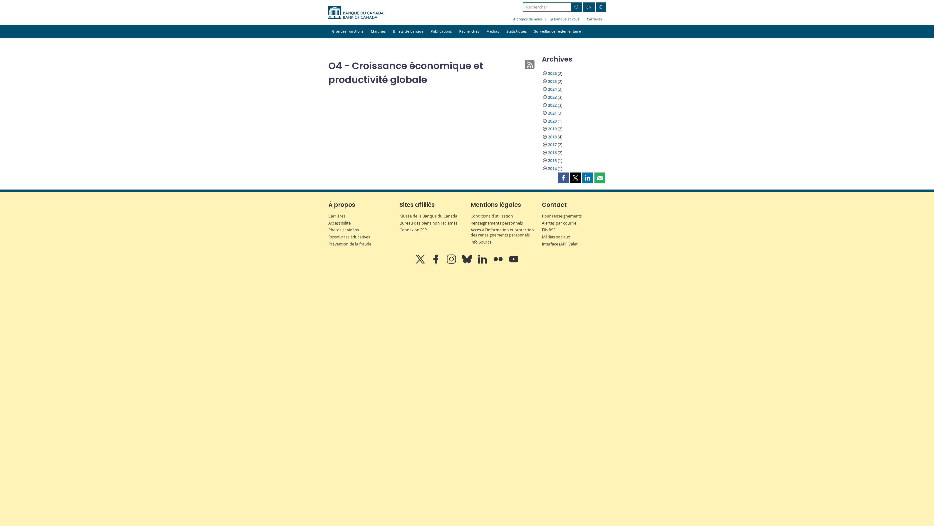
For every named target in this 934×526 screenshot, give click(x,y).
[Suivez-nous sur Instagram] (452, 262)
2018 (552, 137)
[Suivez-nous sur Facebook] (436, 262)
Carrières (594, 19)
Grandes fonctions (348, 31)
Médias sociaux (556, 237)
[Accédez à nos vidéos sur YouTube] (513, 262)
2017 (552, 144)
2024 (552, 89)
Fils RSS (549, 230)
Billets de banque (408, 31)
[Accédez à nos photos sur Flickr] (498, 262)
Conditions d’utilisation (492, 216)
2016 (552, 152)
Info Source (481, 242)
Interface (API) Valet (560, 244)
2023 (552, 97)
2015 (552, 160)
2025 (552, 81)
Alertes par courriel (559, 223)
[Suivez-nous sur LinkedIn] (483, 262)
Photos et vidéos (343, 230)
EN (589, 7)
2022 (552, 105)
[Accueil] (356, 12)
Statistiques (516, 31)
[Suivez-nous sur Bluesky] (467, 262)
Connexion (413, 230)
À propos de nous (527, 19)
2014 (552, 168)
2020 (552, 121)
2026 (552, 73)
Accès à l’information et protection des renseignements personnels (502, 232)
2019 (552, 129)
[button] (563, 177)
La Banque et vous (564, 19)
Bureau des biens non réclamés (429, 223)
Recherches (469, 31)
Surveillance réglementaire (557, 31)
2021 (552, 113)
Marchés (378, 31)
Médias (492, 31)
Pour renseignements (562, 216)
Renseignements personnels (497, 223)
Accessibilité (339, 223)
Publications (441, 31)
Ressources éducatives (349, 237)
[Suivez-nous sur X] (421, 262)
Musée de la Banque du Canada (428, 216)
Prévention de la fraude (349, 244)
